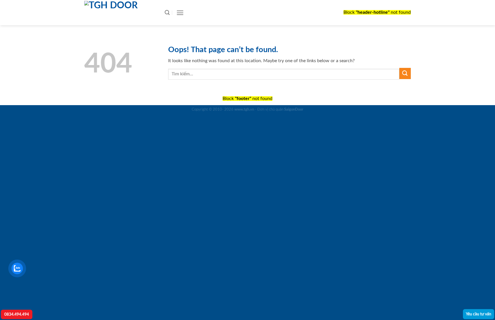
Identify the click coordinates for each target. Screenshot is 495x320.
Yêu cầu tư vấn (478, 314)
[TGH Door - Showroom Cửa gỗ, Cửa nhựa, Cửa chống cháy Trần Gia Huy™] (118, 12)
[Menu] (180, 12)
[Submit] (405, 73)
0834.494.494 (16, 314)
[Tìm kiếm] (167, 13)
